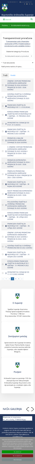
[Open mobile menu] (7, 19)
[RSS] (31, 4)
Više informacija (17, 459)
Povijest (17, 371)
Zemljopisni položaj (17, 336)
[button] (32, 409)
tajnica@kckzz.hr (24, 436)
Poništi (13, 75)
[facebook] (24, 4)
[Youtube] (27, 4)
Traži (5, 75)
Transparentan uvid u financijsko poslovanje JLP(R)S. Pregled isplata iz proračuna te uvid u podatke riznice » (17, 43)
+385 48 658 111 (13, 2)
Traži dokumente (9, 63)
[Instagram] (29, 4)
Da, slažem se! (17, 452)
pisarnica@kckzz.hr (26, 2)
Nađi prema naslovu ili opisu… (11, 67)
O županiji (17, 302)
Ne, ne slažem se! (17, 456)
